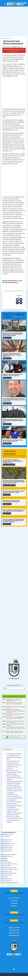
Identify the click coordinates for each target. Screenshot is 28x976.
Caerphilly (5, 860)
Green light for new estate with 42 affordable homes (14, 700)
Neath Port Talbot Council (9, 869)
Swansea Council (7, 878)
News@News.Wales (12, 282)
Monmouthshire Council (9, 867)
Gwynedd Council (7, 847)
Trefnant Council (7, 849)
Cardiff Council (6, 862)
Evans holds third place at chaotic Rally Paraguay (15, 724)
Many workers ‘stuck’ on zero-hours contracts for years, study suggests (14, 704)
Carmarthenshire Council (9, 864)
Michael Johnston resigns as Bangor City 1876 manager (15, 714)
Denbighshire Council (8, 843)
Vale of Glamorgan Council (10, 882)
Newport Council (7, 871)
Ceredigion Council (7, 834)
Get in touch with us (14, 898)
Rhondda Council (7, 875)
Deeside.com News (14, 933)
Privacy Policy (14, 900)
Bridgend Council (7, 856)
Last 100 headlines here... (15, 737)
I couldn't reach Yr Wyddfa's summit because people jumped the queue (15, 732)
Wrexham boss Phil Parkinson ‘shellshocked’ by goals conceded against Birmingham (15, 711)
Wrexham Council (7, 851)
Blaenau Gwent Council (9, 854)
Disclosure (14, 906)
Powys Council (6, 836)
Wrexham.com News (14, 927)
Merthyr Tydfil (6, 866)
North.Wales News (14, 930)
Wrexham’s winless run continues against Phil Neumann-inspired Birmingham (15, 718)
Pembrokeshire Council (9, 873)
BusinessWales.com (14, 935)
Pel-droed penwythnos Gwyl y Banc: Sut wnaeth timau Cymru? (15, 721)
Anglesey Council (7, 840)
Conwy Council (6, 841)
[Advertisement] (14, 22)
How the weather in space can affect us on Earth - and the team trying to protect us (15, 728)
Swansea (4, 877)
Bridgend (4, 858)
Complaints (14, 903)
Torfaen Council (6, 880)
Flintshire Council (7, 845)
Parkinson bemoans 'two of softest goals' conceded (15, 707)
